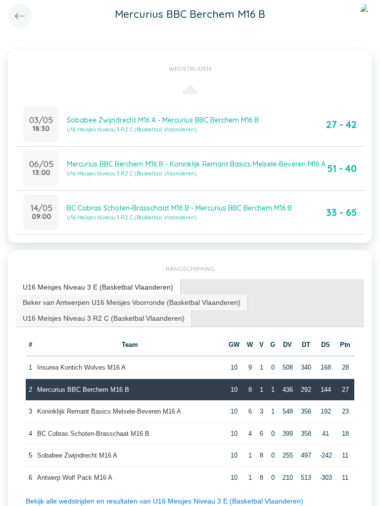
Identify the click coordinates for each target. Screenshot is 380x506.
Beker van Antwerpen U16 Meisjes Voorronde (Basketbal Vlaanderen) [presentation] (131, 302)
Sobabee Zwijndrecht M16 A (77, 455)
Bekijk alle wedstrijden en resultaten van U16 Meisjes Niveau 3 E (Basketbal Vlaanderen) (164, 501)
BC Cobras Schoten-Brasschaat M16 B (93, 433)
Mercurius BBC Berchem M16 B (83, 389)
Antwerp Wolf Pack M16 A (74, 477)
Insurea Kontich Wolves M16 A (81, 367)
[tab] (98, 287)
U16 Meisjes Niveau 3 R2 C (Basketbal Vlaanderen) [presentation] (104, 318)
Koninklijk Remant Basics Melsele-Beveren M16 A (109, 411)
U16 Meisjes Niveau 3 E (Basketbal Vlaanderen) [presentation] (98, 287)
